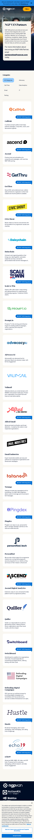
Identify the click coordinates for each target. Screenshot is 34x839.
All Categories (8, 80)
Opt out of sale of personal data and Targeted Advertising (17, 830)
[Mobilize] (9, 800)
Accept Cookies (17, 835)
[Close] (31, 3)
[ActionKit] (12, 794)
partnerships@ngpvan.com (16, 55)
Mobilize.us (24, 4)
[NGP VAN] (9, 9)
